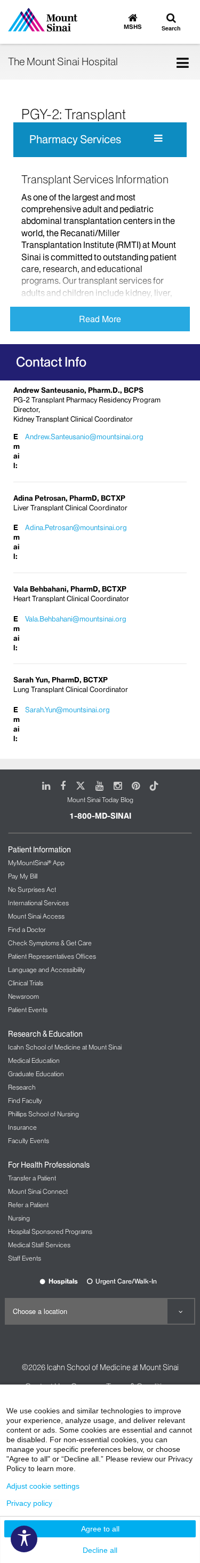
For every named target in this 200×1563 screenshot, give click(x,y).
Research (22, 1087)
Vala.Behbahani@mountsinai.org (75, 619)
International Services (38, 903)
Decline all (100, 1550)
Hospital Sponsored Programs (50, 1231)
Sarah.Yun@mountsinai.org (67, 709)
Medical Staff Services (39, 1245)
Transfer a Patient (32, 1178)
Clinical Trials (25, 983)
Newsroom (23, 996)
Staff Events (24, 1258)
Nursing (19, 1218)
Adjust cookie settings (42, 1486)
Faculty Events (28, 1141)
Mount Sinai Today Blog (100, 800)
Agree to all (100, 1529)
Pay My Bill (22, 876)
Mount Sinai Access (36, 916)
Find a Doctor (27, 930)
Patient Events (27, 1010)
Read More (100, 319)
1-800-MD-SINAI (100, 816)
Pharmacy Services (75, 139)
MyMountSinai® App (36, 863)
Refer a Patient (28, 1205)
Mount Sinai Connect (38, 1191)
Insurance (22, 1127)
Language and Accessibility (46, 970)
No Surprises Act (32, 889)
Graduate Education (36, 1074)
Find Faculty (25, 1101)
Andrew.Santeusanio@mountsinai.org (84, 436)
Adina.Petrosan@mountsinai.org (76, 527)
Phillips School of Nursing (43, 1114)
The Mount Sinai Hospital (63, 61)
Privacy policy (29, 1503)
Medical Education (34, 1060)
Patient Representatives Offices (52, 956)
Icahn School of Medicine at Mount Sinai (65, 1047)
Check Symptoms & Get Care (50, 943)
